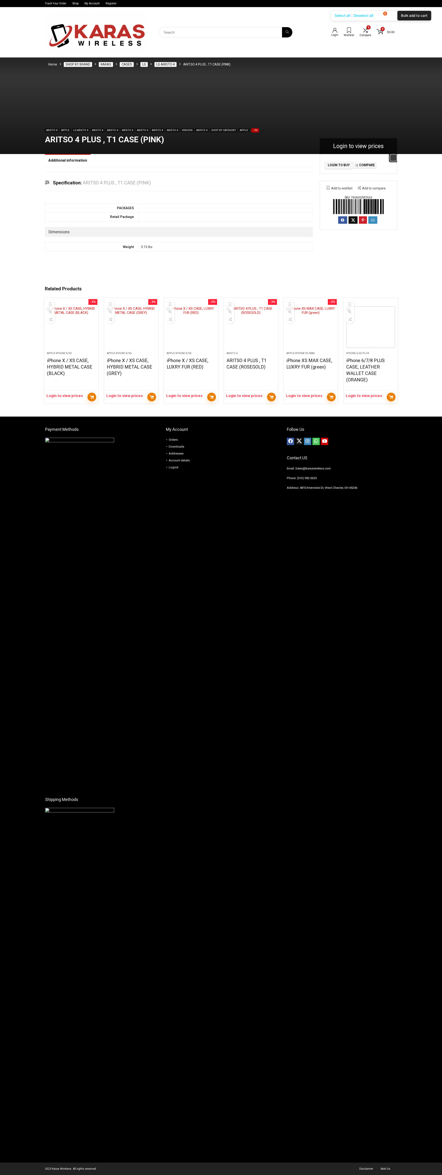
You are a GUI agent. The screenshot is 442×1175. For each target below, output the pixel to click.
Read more (91, 397)
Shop (75, 3)
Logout (173, 467)
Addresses (176, 453)
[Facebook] (290, 441)
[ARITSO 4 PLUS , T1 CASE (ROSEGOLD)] (251, 327)
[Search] (287, 32)
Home (52, 64)
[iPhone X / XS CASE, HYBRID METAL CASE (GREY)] (131, 327)
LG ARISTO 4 (165, 64)
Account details (179, 460)
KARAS (106, 64)
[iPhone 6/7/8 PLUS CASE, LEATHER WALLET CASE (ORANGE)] (370, 327)
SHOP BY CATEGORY (223, 130)
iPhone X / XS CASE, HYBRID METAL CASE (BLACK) (69, 367)
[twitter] (299, 441)
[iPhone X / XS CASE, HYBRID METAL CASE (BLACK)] (71, 327)
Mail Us (385, 1168)
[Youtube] (324, 441)
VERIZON (187, 130)
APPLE (65, 130)
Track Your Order (55, 3)
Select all (342, 15)
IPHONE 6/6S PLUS (357, 353)
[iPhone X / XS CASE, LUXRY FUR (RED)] (191, 327)
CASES (127, 64)
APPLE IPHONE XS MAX (300, 353)
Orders (173, 439)
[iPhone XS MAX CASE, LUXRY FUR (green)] (310, 327)
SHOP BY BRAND (78, 64)
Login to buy (339, 165)
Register (111, 3)
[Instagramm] (307, 441)
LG (144, 64)
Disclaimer (366, 1168)
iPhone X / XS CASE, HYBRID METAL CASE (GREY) (129, 367)
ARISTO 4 (51, 130)
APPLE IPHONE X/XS (59, 353)
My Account (92, 3)
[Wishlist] (349, 31)
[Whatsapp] (316, 441)
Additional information (67, 160)
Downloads (176, 446)
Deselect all (363, 15)
